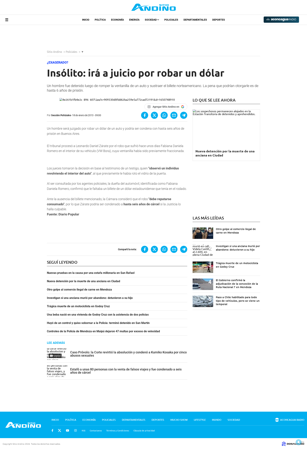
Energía (134, 19)
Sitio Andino (55, 51)
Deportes (218, 19)
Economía (117, 19)
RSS (83, 430)
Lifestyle (200, 419)
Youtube (67, 430)
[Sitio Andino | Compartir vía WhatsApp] (164, 115)
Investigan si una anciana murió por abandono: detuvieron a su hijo (90, 298)
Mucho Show (179, 419)
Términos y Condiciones (117, 430)
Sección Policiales (61, 115)
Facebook (52, 430)
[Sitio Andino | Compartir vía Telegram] (183, 115)
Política (100, 19)
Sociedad (151, 19)
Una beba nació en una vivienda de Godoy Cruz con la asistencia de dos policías (98, 314)
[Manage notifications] (298, 442)
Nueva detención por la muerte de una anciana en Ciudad (83, 281)
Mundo (216, 419)
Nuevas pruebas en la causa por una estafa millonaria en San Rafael (90, 273)
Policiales (171, 19)
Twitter (59, 430)
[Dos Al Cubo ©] (293, 445)
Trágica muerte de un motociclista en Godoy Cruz (78, 306)
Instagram (75, 430)
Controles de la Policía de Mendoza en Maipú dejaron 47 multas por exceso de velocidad (103, 331)
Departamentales (195, 19)
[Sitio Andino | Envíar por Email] (173, 115)
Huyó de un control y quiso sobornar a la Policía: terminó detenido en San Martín (98, 323)
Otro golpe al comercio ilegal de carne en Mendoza (79, 289)
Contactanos (96, 430)
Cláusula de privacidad (144, 430)
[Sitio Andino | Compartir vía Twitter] (154, 115)
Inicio (85, 19)
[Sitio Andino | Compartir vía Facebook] (144, 115)
